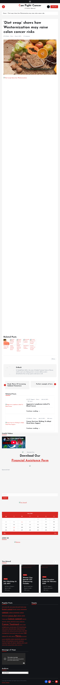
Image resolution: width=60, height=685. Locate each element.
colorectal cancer (12, 628)
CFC (18, 627)
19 (14, 527)
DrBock (7, 36)
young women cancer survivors (15, 644)
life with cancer (10, 636)
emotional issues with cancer (17, 633)
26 (14, 530)
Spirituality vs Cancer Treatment (26, 347)
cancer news (21, 616)
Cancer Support (31, 576)
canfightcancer (5, 627)
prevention (23, 636)
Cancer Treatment (10, 624)
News (11, 36)
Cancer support (15, 619)
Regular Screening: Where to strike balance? (19, 348)
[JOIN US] (30, 549)
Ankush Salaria (53, 586)
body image (23, 606)
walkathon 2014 (20, 642)
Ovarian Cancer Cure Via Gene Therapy (32, 347)
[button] (54, 562)
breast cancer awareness (20, 609)
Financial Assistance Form (29, 460)
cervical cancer (12, 627)
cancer (5, 612)
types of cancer (11, 643)
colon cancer (5, 628)
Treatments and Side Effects (13, 576)
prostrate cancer (19, 639)
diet (23, 630)
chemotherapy (22, 627)
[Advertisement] (13, 480)
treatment (4, 642)
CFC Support (31, 399)
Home (4, 13)
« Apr (4, 533)
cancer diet (12, 616)
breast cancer (7, 609)
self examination (10, 641)
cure (8, 630)
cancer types (23, 624)
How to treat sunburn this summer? (6, 347)
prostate (3, 639)
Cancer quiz (5, 619)
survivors (16, 641)
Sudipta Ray (14, 586)
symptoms (21, 641)
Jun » (55, 533)
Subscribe (54, 6)
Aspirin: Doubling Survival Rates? (12, 347)
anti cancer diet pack (15, 606)
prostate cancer (10, 639)
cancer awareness (14, 612)
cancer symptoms (20, 621)
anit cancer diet (6, 606)
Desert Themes (5, 682)
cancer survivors (11, 621)
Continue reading (32, 411)
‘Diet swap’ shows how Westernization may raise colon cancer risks (26, 13)
